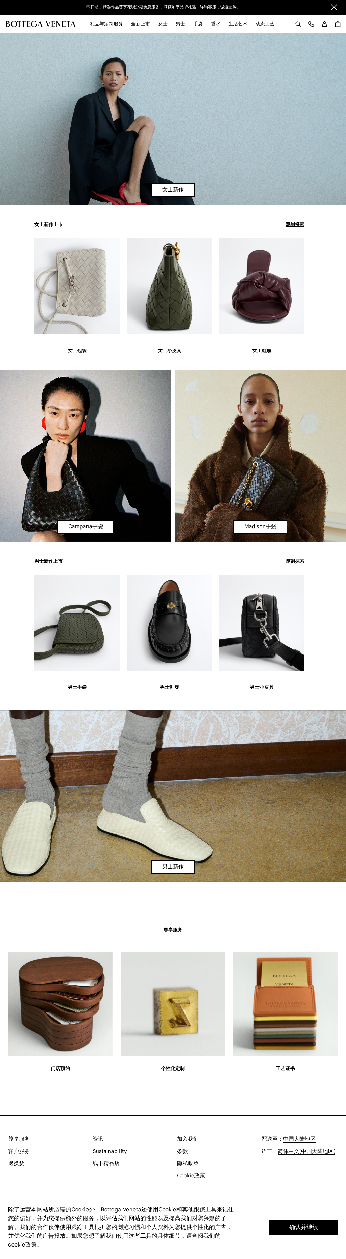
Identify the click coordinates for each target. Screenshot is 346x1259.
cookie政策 (22, 1245)
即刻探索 (295, 224)
